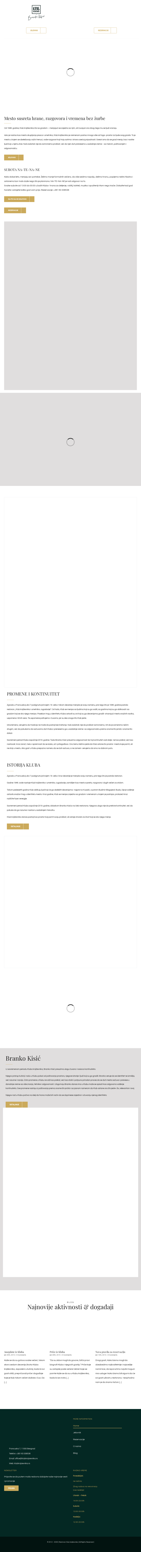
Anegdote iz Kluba (14, 1352)
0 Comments (21, 1355)
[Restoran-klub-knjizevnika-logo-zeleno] (16, 1418)
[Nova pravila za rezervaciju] (116, 1331)
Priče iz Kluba (57, 1352)
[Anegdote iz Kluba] (25, 1331)
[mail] (75, 1546)
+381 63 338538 (61, 190)
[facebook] (61, 1546)
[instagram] (70, 1546)
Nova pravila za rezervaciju (110, 1352)
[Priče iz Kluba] (70, 1331)
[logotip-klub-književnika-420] (36, 3)
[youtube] (66, 1546)
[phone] (80, 1546)
